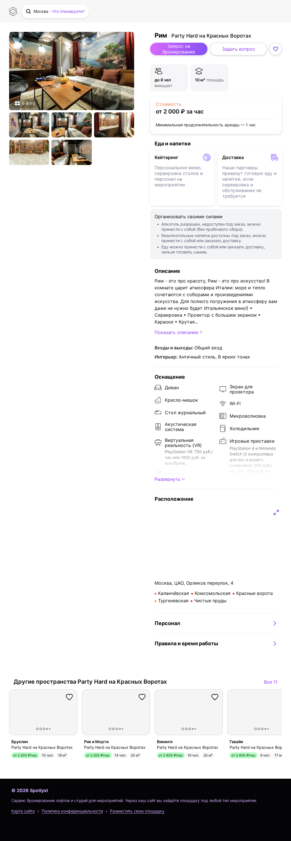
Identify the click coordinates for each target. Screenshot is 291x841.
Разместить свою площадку (137, 811)
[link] (71, 71)
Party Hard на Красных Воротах (211, 36)
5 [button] (49, 728)
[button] (55, 11)
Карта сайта (23, 811)
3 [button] (44, 729)
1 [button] (37, 729)
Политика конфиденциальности (72, 811)
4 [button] (47, 729)
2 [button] (41, 729)
